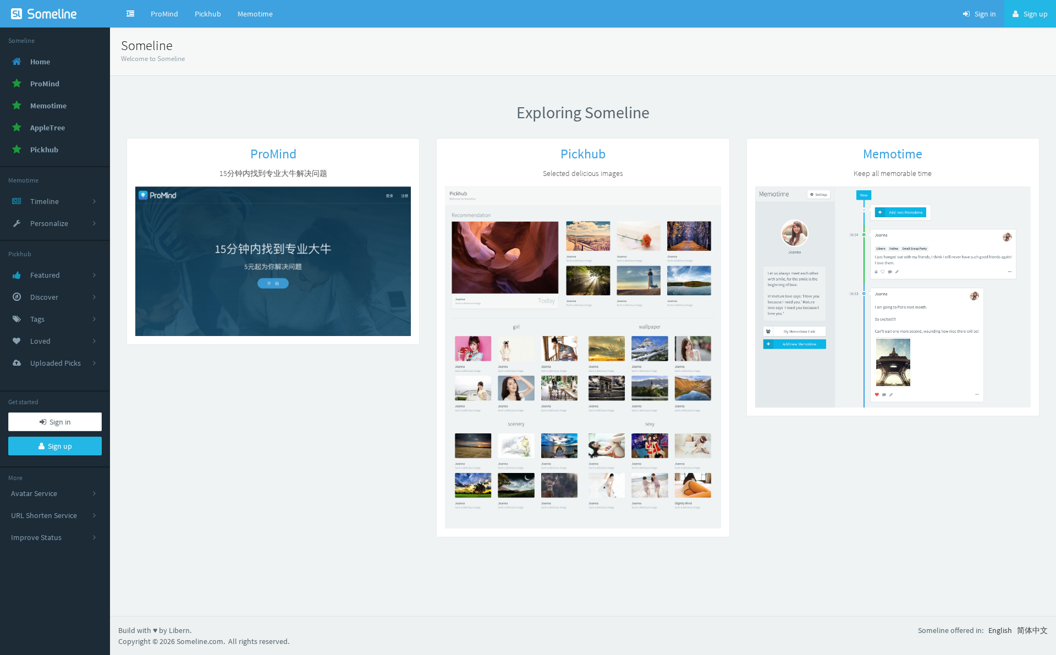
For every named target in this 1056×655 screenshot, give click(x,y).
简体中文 (1032, 630)
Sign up (58, 446)
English (1000, 630)
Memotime (255, 14)
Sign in (58, 422)
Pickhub (208, 14)
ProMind (164, 14)
